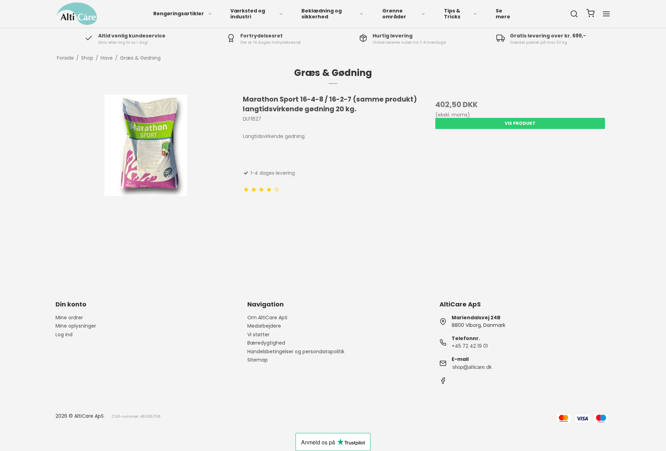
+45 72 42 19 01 (470, 345)
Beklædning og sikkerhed (321, 13)
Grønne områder (394, 13)
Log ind (64, 334)
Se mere (503, 13)
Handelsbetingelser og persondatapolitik (295, 351)
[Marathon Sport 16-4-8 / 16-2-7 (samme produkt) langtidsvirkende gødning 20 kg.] (146, 185)
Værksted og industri (247, 13)
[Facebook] (442, 382)
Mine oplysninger (76, 325)
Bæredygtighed (266, 342)
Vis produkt (520, 123)
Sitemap (257, 359)
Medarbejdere (264, 325)
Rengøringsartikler (178, 13)
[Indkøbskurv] (590, 14)
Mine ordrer (69, 317)
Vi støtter (258, 334)
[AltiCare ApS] (77, 14)
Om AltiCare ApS (267, 317)
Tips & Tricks (452, 13)
